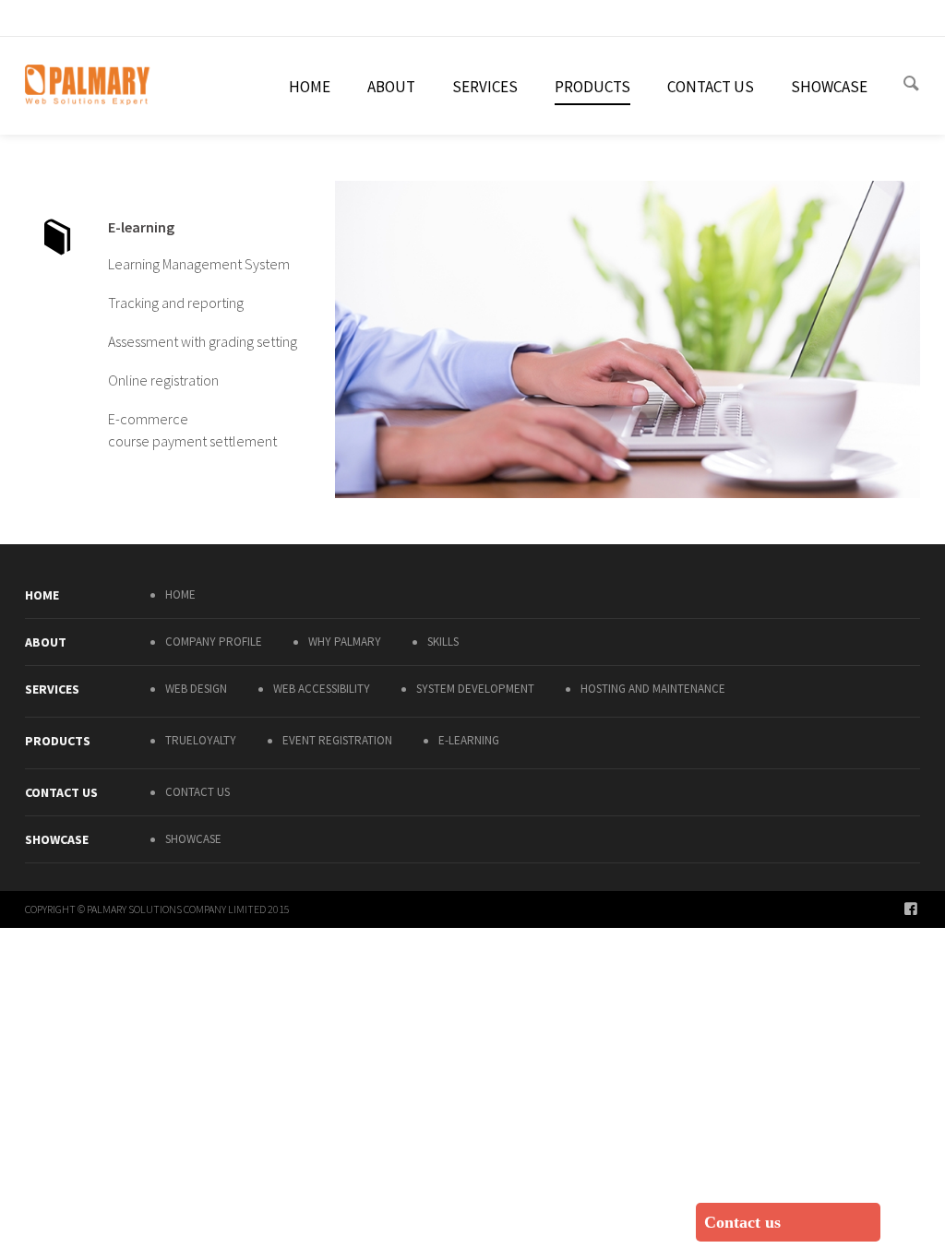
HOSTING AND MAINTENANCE (652, 688)
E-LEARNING (468, 740)
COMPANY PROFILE (213, 641)
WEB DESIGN (196, 688)
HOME (180, 594)
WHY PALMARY (344, 641)
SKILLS (443, 641)
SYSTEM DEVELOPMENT (475, 688)
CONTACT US (197, 792)
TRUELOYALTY (200, 740)
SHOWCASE (193, 839)
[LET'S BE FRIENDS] (912, 907)
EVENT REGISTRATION (337, 740)
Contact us (742, 1222)
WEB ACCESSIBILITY (321, 688)
